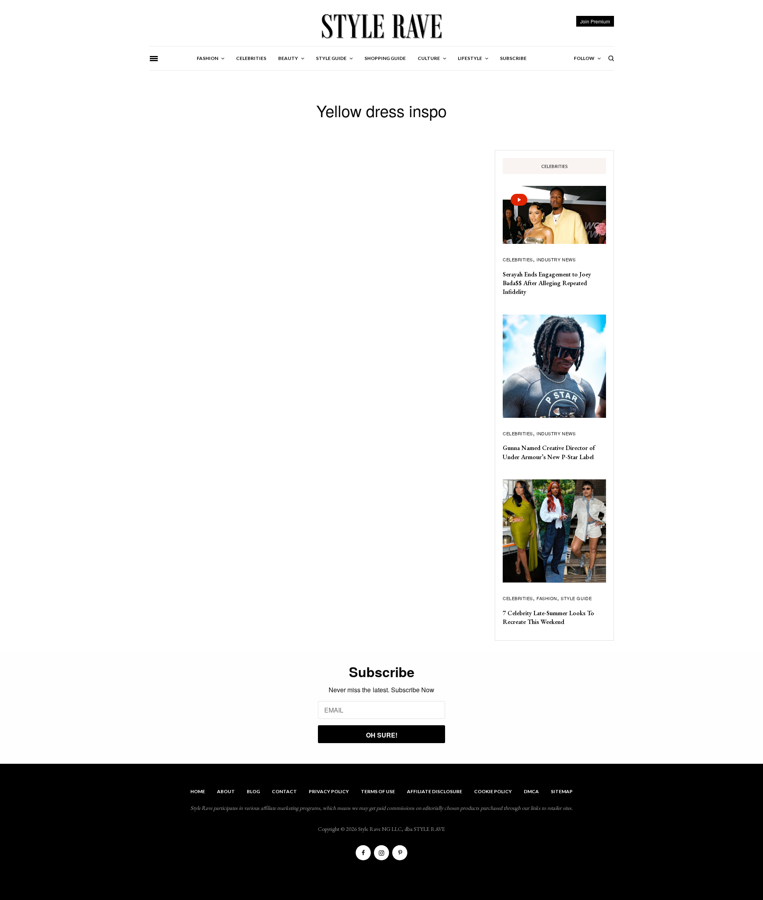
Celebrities (518, 259)
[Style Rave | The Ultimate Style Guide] (381, 26)
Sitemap (562, 791)
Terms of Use (378, 791)
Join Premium (595, 21)
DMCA (531, 791)
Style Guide (576, 598)
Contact (284, 791)
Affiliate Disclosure (434, 791)
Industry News (555, 259)
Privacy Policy (329, 791)
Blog (253, 791)
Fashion (546, 598)
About (226, 791)
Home (197, 791)
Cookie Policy (493, 791)
